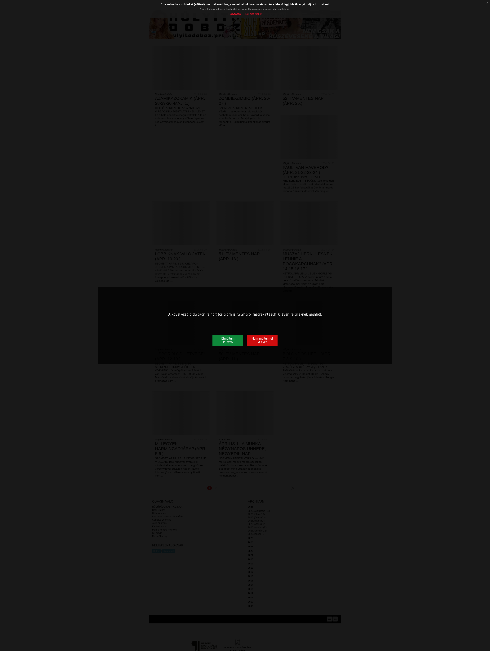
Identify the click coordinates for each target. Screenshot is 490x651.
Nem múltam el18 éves (262, 340)
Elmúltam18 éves (227, 340)
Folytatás (235, 13)
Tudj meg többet (253, 14)
